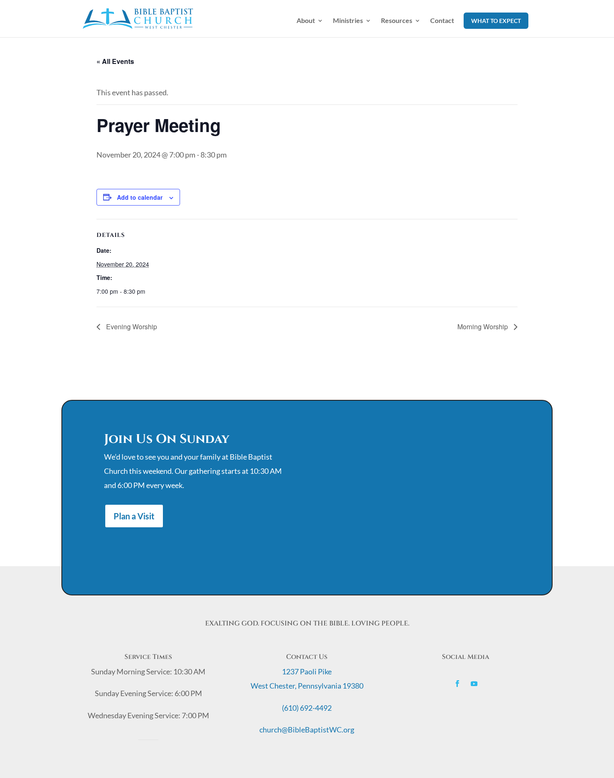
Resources (396, 21)
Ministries (348, 21)
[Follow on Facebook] (457, 683)
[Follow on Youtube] (474, 683)
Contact (442, 21)
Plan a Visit (134, 516)
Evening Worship (130, 326)
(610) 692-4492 (307, 707)
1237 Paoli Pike (307, 671)
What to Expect (496, 20)
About (306, 21)
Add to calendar (139, 197)
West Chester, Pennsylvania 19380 (307, 685)
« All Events (115, 61)
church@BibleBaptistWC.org (306, 729)
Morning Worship (483, 326)
